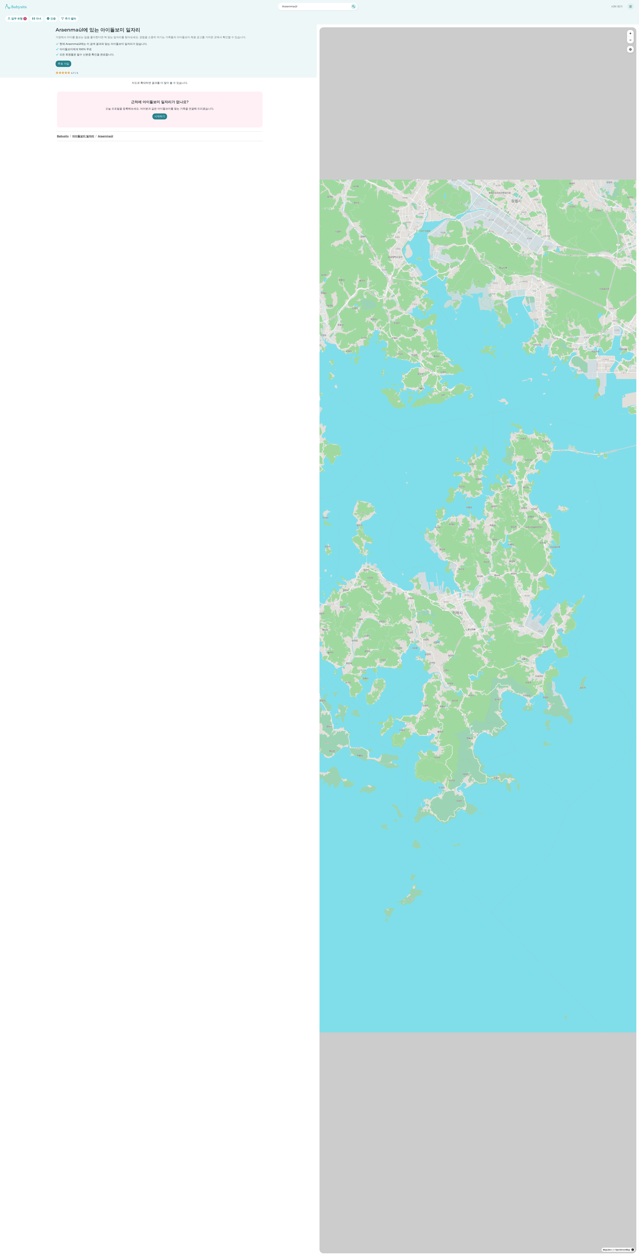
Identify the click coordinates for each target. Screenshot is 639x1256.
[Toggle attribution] (633, 1250)
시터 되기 (617, 6)
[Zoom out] (630, 40)
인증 (53, 18)
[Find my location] (630, 49)
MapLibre (607, 1249)
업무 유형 (18, 18)
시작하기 (159, 116)
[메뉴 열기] (630, 6)
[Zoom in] (630, 33)
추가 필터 (70, 18)
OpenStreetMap (622, 1249)
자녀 (38, 18)
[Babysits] (16, 6)
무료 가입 (63, 63)
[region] (478, 640)
